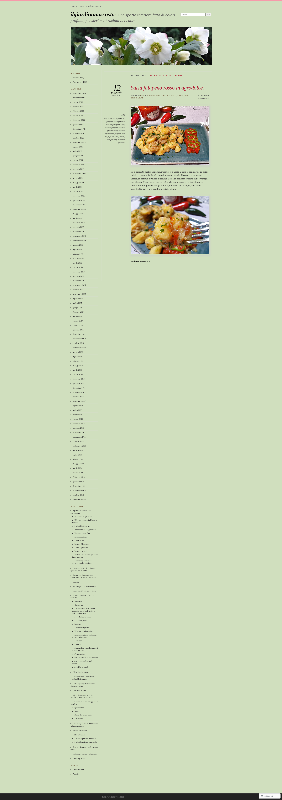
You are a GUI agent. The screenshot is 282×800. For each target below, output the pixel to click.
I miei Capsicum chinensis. (85, 742)
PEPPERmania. (79, 735)
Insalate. (77, 624)
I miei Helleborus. (82, 526)
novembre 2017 (79, 285)
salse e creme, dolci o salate (86, 657)
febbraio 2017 (78, 325)
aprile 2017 (77, 316)
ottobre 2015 (78, 397)
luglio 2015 (77, 410)
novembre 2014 (79, 437)
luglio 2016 (77, 357)
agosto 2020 (78, 178)
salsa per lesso (120, 137)
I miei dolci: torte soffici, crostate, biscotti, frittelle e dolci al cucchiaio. (83, 610)
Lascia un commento (203, 96)
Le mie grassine (81, 548)
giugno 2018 (78, 254)
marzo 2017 (78, 321)
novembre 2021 (79, 133)
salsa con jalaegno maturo (115, 125)
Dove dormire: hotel (83, 715)
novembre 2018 (79, 236)
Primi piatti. (79, 654)
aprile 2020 (78, 187)
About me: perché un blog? (86, 6)
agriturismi (79, 708)
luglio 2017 (77, 303)
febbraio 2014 (79, 477)
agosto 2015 (78, 406)
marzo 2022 (78, 116)
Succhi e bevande (81, 667)
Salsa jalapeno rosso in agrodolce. (167, 88)
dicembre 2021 (79, 129)
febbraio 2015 (79, 424)
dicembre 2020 (79, 174)
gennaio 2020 (79, 200)
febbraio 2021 (79, 165)
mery (142, 95)
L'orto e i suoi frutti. (83, 533)
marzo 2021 (78, 160)
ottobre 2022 (78, 107)
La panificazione (79, 690)
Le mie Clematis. (81, 544)
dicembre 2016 (79, 334)
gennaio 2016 (78, 383)
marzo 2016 (78, 374)
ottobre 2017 (78, 290)
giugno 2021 (78, 156)
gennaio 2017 (78, 330)
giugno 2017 (78, 308)
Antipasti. (78, 601)
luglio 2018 (77, 249)
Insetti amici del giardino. (85, 530)
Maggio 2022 (78, 111)
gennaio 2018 (78, 276)
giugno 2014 (78, 459)
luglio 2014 (77, 455)
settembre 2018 (79, 241)
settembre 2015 (79, 401)
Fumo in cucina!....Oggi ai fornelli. (162, 95)
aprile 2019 (77, 218)
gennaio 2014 (78, 482)
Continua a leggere (140, 261)
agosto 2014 (78, 450)
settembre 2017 (79, 294)
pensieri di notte (80, 730)
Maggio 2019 (78, 214)
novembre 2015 (79, 392)
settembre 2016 (79, 348)
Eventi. (76, 582)
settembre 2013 (79, 499)
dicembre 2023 (79, 93)
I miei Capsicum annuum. (85, 738)
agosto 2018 (78, 245)
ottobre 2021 (78, 138)
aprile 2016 (77, 370)
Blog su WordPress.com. (113, 797)
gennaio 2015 (78, 428)
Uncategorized (79, 758)
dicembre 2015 (79, 388)
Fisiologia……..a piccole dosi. (84, 586)
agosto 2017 (78, 299)
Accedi (75, 774)
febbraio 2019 (79, 223)
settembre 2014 (79, 446)
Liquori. (77, 644)
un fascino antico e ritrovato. (85, 754)
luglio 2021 (77, 151)
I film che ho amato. (81, 672)
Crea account (78, 769)
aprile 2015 (77, 415)
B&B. (76, 711)
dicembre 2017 (79, 281)
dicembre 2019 (79, 205)
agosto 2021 (78, 147)
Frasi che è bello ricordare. (84, 591)
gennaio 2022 (78, 125)
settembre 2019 (79, 209)
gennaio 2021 (78, 169)
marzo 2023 (78, 102)
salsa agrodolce (119, 121)
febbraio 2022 (79, 120)
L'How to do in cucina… (84, 631)
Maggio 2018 (78, 258)
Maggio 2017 (78, 312)
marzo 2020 (78, 191)
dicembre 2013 (79, 486)
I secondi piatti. (80, 621)
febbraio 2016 (79, 379)
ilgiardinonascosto (92, 14)
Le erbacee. (79, 540)
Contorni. (78, 605)
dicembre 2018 (79, 232)
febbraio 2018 (79, 272)
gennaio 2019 (78, 227)
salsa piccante (112, 140)
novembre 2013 (79, 491)
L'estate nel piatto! (81, 628)
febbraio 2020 (79, 196)
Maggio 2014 (78, 464)
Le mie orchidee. (81, 551)
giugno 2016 (78, 361)
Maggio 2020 (78, 183)
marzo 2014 (78, 473)
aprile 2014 (77, 468)
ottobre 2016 (78, 343)
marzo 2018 (78, 267)
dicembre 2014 (79, 433)
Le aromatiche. (80, 537)
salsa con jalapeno (111, 127)
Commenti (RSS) (80, 82)
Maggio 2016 (78, 365)
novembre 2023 (80, 98)
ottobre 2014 (78, 441)
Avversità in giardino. (83, 516)
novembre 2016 (79, 339)
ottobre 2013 (78, 495)
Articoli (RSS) (78, 78)
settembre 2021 (79, 142)
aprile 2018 (77, 263)
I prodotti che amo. (82, 617)
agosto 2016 (78, 352)
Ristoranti (78, 719)
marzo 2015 (78, 419)
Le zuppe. (78, 641)
